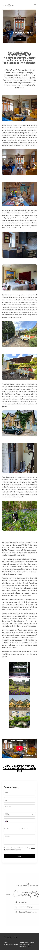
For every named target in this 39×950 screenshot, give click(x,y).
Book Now (20, 39)
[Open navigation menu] (35, 5)
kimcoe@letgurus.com (11, 944)
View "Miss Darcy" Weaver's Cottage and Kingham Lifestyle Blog (19, 768)
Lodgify (29, 946)
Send (19, 856)
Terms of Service (13, 849)
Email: (6, 942)
